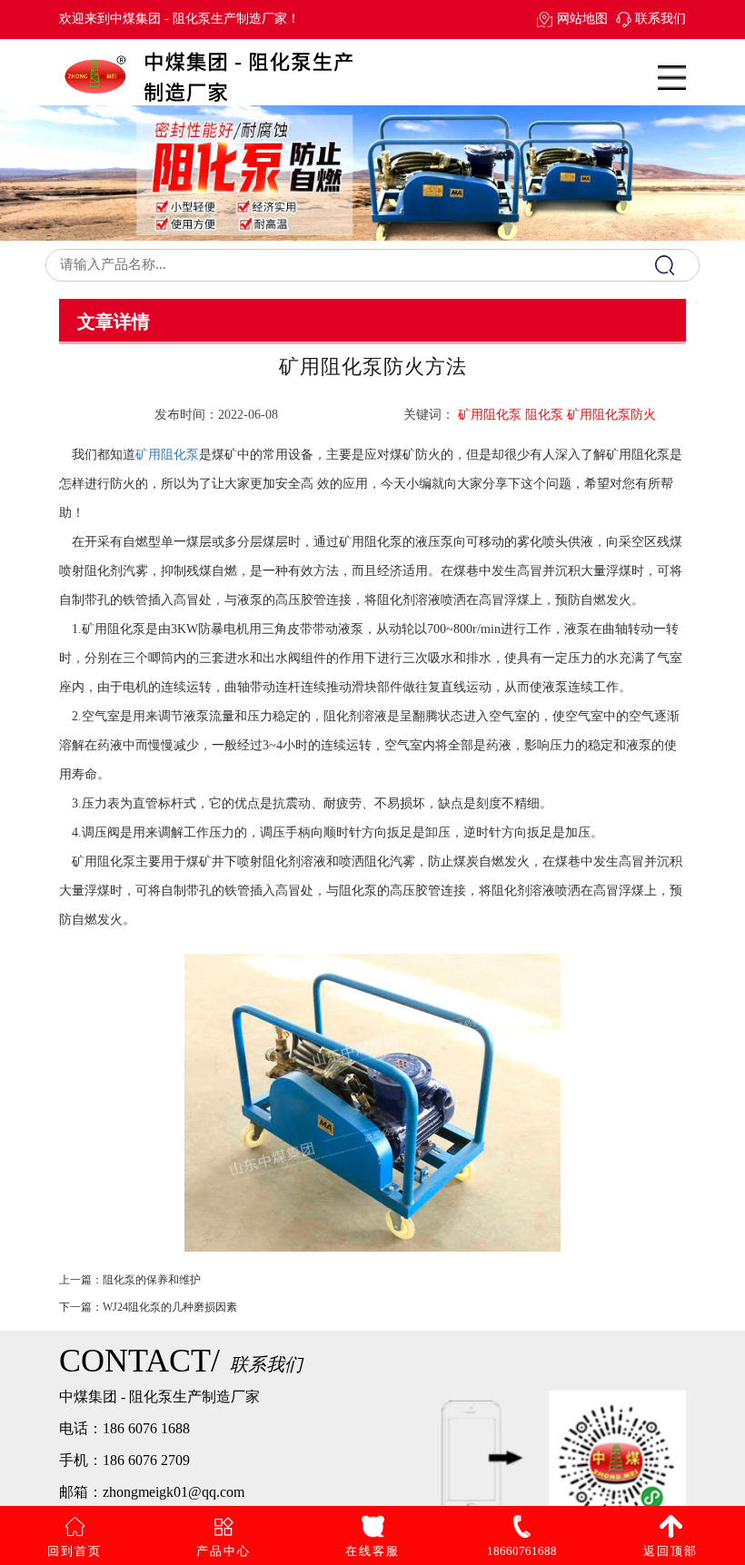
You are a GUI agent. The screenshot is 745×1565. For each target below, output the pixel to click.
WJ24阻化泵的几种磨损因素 (170, 1307)
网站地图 (582, 18)
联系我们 (660, 18)
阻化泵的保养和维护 (152, 1279)
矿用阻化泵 (167, 454)
